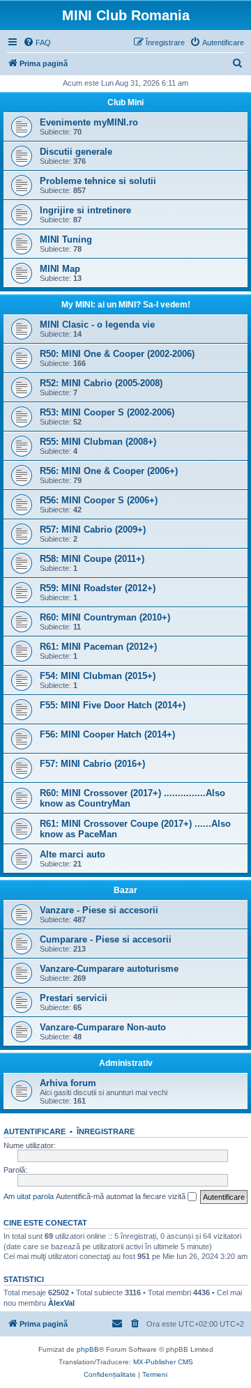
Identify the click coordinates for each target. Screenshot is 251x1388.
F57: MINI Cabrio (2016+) (92, 763)
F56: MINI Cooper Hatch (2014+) (107, 734)
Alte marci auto (72, 854)
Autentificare (34, 1131)
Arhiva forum (68, 1083)
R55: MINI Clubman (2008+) (98, 441)
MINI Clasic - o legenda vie (97, 324)
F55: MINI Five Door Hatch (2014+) (112, 705)
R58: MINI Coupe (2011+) (92, 559)
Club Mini (125, 102)
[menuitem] (37, 42)
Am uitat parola (28, 1196)
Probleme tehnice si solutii (98, 181)
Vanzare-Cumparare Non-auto (103, 1027)
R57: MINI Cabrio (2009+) (93, 529)
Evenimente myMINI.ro (89, 122)
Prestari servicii (73, 998)
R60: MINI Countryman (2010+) (105, 617)
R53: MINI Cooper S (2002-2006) (107, 412)
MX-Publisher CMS (163, 1362)
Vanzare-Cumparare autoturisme (109, 968)
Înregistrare (106, 1131)
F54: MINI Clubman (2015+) (97, 676)
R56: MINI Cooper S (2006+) (99, 500)
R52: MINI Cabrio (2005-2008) (101, 383)
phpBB (88, 1349)
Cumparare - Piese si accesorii (106, 939)
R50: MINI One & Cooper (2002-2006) (117, 354)
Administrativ (126, 1063)
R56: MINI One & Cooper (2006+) (109, 471)
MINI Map (60, 269)
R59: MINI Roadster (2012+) (97, 588)
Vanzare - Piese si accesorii (99, 910)
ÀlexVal (61, 1303)
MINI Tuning (66, 239)
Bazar (125, 890)
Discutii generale (76, 151)
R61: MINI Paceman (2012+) (98, 646)
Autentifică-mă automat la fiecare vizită (122, 1196)
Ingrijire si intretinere (85, 210)
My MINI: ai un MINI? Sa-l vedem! (125, 305)
